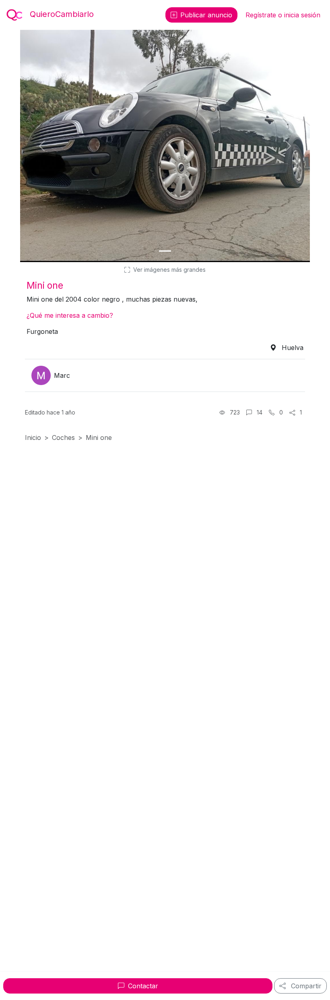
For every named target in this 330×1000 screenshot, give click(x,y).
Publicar (206, 15)
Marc (62, 375)
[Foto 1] (165, 251)
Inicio (33, 437)
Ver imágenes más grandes (169, 269)
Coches (63, 437)
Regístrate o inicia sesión (282, 15)
